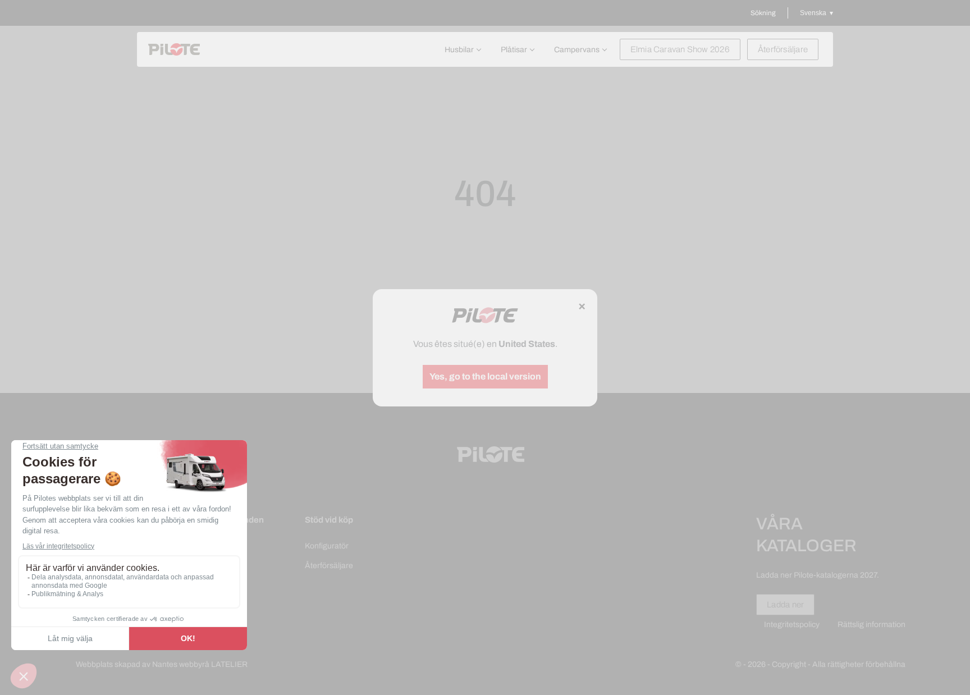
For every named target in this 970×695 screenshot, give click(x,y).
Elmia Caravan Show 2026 (680, 49)
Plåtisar (514, 49)
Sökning (763, 13)
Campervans (577, 49)
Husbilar (459, 49)
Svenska (813, 13)
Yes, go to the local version (485, 376)
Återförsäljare (783, 49)
